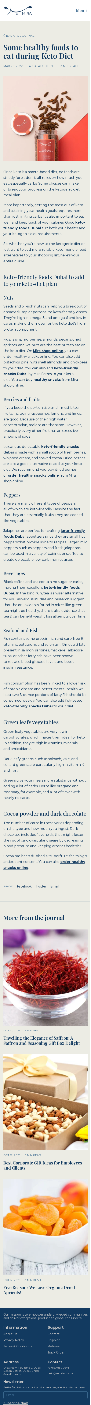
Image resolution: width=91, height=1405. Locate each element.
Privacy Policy (13, 1340)
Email (54, 886)
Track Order (56, 1352)
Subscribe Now (15, 1403)
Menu (81, 10)
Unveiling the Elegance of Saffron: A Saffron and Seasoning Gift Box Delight (41, 1040)
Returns (53, 1346)
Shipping (54, 1340)
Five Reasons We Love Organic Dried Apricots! (39, 1289)
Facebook (24, 886)
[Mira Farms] (18, 10)
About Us (10, 1334)
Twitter (41, 886)
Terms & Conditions (17, 1346)
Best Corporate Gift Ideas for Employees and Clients (42, 1165)
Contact (53, 1334)
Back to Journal (20, 35)
